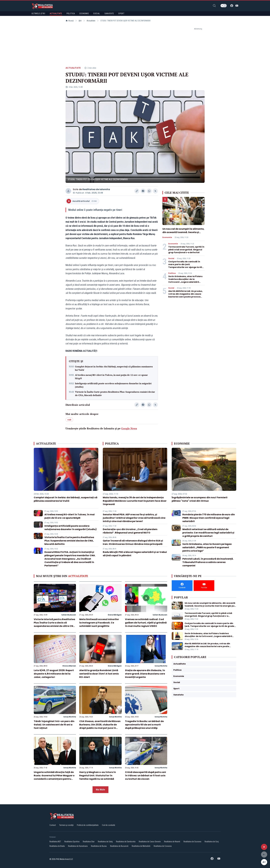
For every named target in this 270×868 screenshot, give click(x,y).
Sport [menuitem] (121, 13)
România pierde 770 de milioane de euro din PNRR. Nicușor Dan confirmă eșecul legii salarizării (208, 518)
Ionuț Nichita (161, 666)
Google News (129, 428)
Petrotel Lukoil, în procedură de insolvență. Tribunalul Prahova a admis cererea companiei (207, 562)
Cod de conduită (108, 825)
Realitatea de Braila (57, 846)
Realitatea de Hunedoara (78, 846)
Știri (80, 21)
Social (171, 258)
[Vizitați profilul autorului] (68, 191)
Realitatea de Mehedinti (141, 846)
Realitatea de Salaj (105, 841)
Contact (53, 825)
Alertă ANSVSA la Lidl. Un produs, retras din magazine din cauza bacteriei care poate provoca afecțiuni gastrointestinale (185, 295)
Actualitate (91, 21)
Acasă (71, 21)
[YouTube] (236, 5)
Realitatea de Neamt (172, 841)
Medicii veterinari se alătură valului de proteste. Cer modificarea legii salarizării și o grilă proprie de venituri (208, 533)
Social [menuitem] (96, 13)
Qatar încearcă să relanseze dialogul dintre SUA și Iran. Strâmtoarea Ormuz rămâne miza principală (133, 542)
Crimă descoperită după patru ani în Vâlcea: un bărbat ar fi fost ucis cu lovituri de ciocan (145, 776)
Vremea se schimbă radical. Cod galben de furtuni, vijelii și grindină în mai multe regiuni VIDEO (146, 623)
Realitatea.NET (55, 841)
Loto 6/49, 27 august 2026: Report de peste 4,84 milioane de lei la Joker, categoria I (54, 674)
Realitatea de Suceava (192, 841)
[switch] (223, 5)
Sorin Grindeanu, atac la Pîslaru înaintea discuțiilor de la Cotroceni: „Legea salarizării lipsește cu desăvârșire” (185, 280)
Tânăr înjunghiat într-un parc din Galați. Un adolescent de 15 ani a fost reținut (54, 725)
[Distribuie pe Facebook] (143, 191)
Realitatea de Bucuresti (119, 846)
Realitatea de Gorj (212, 841)
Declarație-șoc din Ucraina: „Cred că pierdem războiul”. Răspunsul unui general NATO (130, 531)
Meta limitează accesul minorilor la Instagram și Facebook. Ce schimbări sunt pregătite (99, 623)
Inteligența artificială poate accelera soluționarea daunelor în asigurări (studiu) (113, 385)
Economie (167, 237)
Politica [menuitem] (71, 13)
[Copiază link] (136, 191)
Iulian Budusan (68, 615)
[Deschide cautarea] (214, 5)
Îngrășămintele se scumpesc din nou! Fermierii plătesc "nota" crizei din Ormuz (199, 499)
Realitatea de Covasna (163, 846)
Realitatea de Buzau (99, 846)
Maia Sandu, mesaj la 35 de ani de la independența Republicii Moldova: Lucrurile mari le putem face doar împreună (134, 501)
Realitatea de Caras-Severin (150, 841)
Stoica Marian (69, 666)
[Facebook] (231, 5)
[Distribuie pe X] (155, 191)
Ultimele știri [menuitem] (38, 13)
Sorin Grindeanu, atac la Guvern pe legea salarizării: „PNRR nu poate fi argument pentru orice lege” (207, 547)
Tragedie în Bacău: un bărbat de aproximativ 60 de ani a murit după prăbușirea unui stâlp (144, 725)
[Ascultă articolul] (264, 847)
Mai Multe (100, 789)
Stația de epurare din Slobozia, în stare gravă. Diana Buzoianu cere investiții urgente (145, 674)
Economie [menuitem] (84, 13)
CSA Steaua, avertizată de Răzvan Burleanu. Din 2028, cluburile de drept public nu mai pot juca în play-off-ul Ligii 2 (100, 726)
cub (69, 419)
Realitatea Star (88, 841)
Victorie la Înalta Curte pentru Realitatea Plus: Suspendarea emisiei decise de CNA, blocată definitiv (115, 393)
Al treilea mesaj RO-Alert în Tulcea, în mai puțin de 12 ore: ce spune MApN (111, 376)
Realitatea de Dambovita (125, 841)
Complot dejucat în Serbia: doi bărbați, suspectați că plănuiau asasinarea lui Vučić (114, 368)
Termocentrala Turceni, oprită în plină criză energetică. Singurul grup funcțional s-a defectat (186, 249)
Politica (172, 273)
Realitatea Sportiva (71, 841)
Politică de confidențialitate (88, 825)
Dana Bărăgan (115, 615)
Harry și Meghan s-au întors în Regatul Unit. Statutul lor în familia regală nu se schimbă (97, 776)
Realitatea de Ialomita (96, 189)
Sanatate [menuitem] (109, 13)
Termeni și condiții (66, 825)
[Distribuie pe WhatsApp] (149, 191)
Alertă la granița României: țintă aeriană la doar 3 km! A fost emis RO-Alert (99, 674)
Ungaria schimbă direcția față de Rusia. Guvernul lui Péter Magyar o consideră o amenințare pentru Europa (54, 777)
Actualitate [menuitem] (56, 13)
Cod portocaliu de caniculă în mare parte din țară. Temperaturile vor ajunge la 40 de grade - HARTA (185, 265)
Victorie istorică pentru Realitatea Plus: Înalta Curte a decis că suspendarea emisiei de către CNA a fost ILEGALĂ (54, 624)
